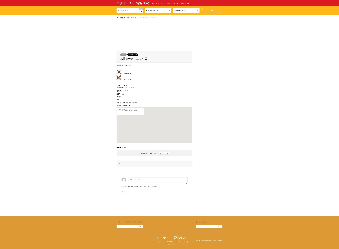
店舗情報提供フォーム (172, 242)
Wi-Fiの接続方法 (183, 242)
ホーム (152, 242)
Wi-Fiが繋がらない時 (169, 244)
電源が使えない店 (132, 54)
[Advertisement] (169, 34)
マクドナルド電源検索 (169, 238)
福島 (123, 54)
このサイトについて (160, 242)
